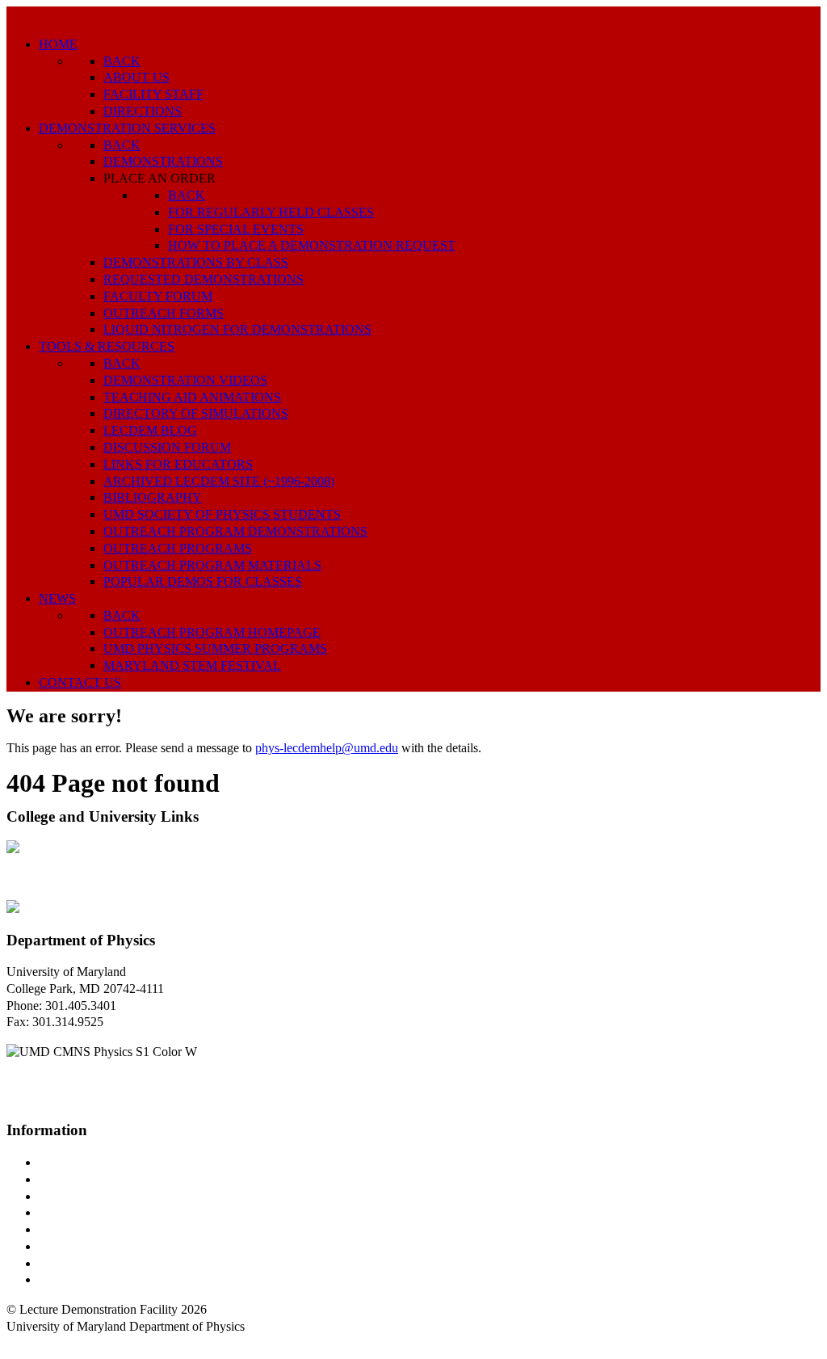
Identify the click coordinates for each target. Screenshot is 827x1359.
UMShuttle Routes (86, 1229)
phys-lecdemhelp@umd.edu (326, 748)
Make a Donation (83, 1246)
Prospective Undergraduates (110, 1179)
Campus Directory (85, 1162)
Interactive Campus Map (101, 1196)
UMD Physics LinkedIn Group (118, 1263)
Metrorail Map (75, 1212)
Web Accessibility (84, 1279)
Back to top (35, 1343)
